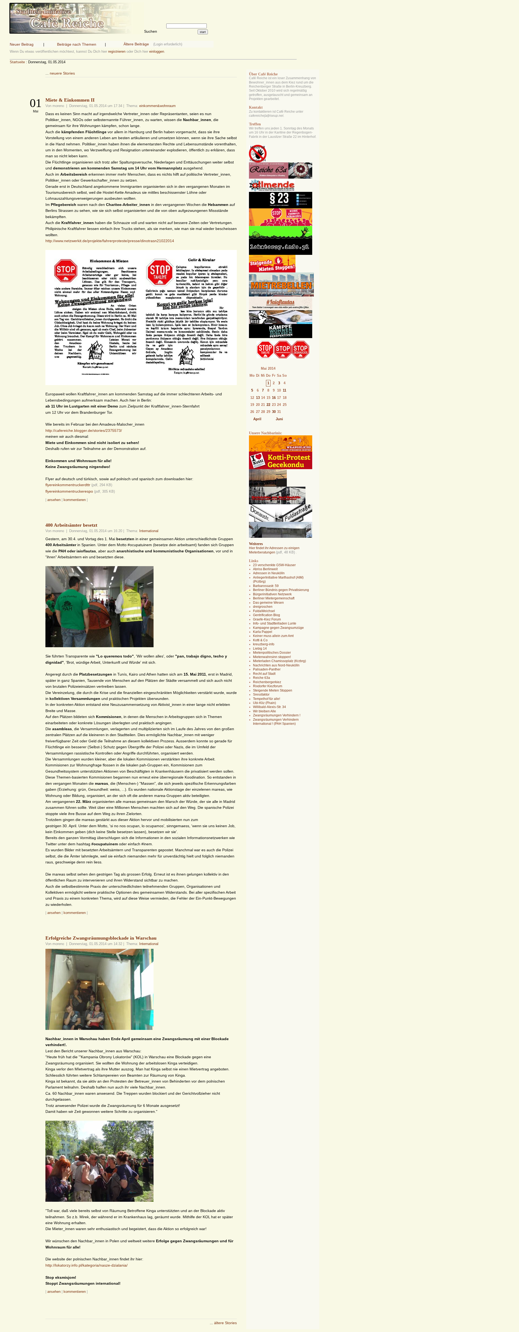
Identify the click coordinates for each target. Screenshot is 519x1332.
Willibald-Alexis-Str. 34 (269, 707)
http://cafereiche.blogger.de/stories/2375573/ (83, 430)
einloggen (156, 51)
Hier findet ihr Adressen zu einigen (274, 548)
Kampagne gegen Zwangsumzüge (278, 628)
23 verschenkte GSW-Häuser (274, 565)
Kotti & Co (260, 640)
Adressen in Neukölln (269, 573)
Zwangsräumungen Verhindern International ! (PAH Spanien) (276, 722)
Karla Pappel (262, 632)
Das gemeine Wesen (268, 603)
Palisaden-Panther (267, 669)
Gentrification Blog (266, 615)
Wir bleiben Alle (264, 711)
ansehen (54, 500)
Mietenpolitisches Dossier (272, 653)
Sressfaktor (261, 694)
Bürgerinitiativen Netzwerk (272, 594)
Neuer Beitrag (22, 44)
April (257, 419)
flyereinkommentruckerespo (69, 491)
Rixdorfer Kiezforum (267, 686)
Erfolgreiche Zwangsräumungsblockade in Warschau (101, 938)
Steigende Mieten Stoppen (272, 690)
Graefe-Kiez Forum (267, 619)
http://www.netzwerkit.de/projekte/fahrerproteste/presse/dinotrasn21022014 (109, 241)
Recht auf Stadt (264, 674)
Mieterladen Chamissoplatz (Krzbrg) (279, 661)
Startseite (17, 62)
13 (258, 398)
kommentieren (75, 500)
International (148, 531)
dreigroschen (262, 607)
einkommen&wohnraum (157, 106)
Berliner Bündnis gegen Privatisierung (281, 590)
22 (268, 405)
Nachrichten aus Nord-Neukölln (276, 665)
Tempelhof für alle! (266, 699)
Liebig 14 (260, 648)
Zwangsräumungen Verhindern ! (276, 715)
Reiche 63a (261, 678)
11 (284, 390)
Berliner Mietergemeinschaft (273, 598)
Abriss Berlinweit (265, 569)
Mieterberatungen (262, 552)
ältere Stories (225, 1323)
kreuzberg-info (263, 644)
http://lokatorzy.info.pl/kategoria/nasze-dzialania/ (86, 1265)
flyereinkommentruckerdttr (67, 485)
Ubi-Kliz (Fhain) (264, 703)
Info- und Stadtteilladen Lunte (274, 623)
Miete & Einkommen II (70, 100)
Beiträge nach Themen (76, 44)
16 (274, 398)
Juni (279, 419)
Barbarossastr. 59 (266, 586)
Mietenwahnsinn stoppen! (272, 657)
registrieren (116, 51)
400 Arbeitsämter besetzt (71, 525)
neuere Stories (62, 73)
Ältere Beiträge (136, 44)
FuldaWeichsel (264, 611)
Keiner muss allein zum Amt (273, 636)
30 (274, 412)
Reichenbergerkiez (267, 682)
